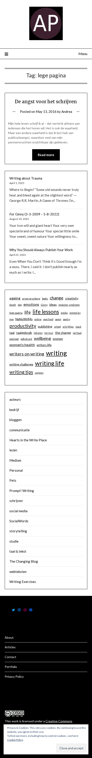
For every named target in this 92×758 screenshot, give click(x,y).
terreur (48, 332)
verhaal (77, 332)
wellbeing (42, 338)
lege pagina (16, 312)
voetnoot (14, 338)
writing (56, 353)
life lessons (46, 311)
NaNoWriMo (24, 319)
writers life (44, 345)
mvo (11, 319)
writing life (49, 363)
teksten (38, 332)
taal (12, 333)
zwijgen (39, 372)
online (38, 319)
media (64, 312)
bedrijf (14, 410)
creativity (71, 298)
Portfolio (11, 667)
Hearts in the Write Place (28, 440)
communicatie (19, 430)
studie (14, 541)
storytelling (18, 531)
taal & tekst (17, 551)
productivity (22, 326)
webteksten (18, 572)
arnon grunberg (31, 298)
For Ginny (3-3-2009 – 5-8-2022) (34, 214)
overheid (48, 319)
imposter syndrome (69, 304)
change (56, 297)
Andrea (66, 111)
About (9, 637)
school (57, 326)
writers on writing (26, 353)
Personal (16, 470)
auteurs (15, 399)
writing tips (21, 372)
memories (75, 312)
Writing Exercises (22, 582)
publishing (45, 326)
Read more (46, 155)
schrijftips (68, 326)
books (45, 298)
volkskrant (26, 338)
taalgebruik (24, 333)
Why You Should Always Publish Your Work (41, 250)
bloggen (15, 420)
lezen (13, 450)
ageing (14, 298)
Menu (82, 54)
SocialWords (18, 521)
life (27, 312)
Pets (12, 480)
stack (78, 326)
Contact (10, 657)
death (12, 304)
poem (58, 319)
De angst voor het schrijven (46, 101)
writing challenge (21, 364)
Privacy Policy (14, 676)
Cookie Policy (15, 739)
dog (20, 304)
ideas (53, 304)
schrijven (16, 501)
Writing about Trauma (25, 178)
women (58, 339)
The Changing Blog (23, 561)
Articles (10, 647)
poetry (66, 319)
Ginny (44, 304)
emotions (31, 304)
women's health (22, 345)
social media (18, 511)
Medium (15, 460)
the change (63, 333)
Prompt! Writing (21, 491)
